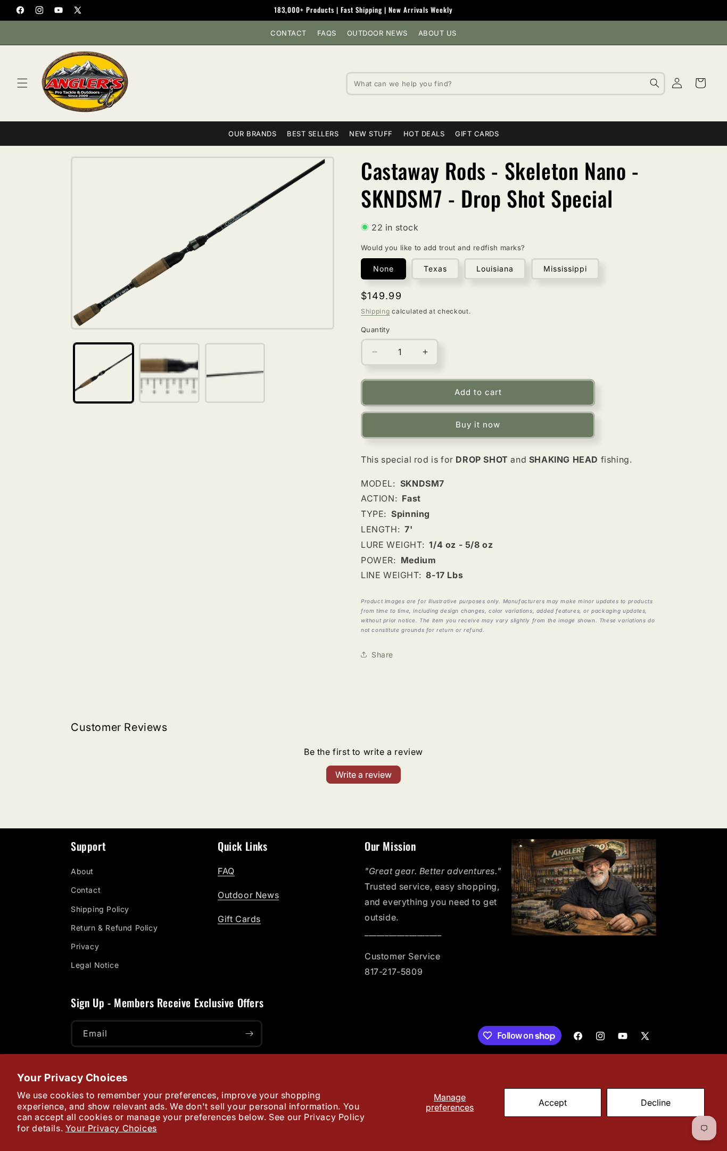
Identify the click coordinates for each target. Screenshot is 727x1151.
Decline (656, 1102)
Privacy (85, 946)
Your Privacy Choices (111, 1128)
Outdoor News (377, 33)
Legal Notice (95, 964)
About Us (437, 33)
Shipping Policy (100, 909)
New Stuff (371, 133)
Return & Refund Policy (114, 927)
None (383, 268)
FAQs (326, 33)
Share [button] (382, 654)
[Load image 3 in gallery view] (235, 373)
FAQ (226, 871)
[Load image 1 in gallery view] (103, 373)
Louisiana (495, 268)
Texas (435, 268)
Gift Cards (477, 133)
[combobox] (506, 83)
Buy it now (478, 425)
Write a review (363, 774)
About (82, 871)
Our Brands (252, 133)
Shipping (375, 311)
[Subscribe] (249, 1033)
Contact (288, 33)
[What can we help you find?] (654, 83)
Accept (553, 1102)
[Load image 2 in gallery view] (169, 373)
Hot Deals (424, 133)
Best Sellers (312, 133)
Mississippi (565, 268)
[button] (22, 83)
